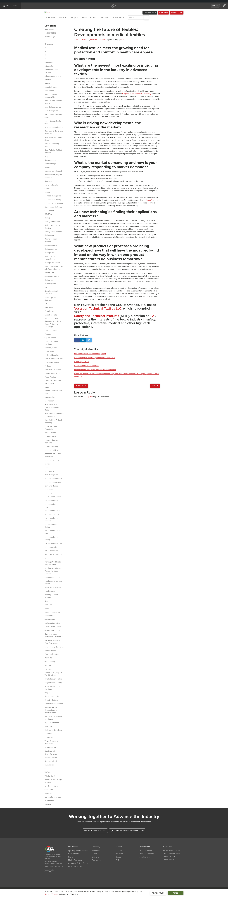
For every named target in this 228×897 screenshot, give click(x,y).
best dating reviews (53, 107)
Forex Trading (50, 377)
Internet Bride (50, 436)
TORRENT (49, 737)
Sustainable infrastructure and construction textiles (95, 370)
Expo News (49, 311)
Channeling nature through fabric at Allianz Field (94, 358)
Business (63, 17)
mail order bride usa (53, 510)
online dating (50, 619)
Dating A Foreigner (52, 221)
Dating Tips (49, 273)
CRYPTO (48, 214)
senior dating (50, 661)
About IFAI (96, 851)
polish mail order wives (54, 647)
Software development (54, 703)
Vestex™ (149, 200)
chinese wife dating (53, 199)
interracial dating (51, 446)
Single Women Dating (53, 682)
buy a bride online (52, 185)
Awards (48, 79)
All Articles (49, 29)
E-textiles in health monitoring (86, 365)
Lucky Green (50, 493)
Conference (49, 210)
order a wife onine (52, 630)
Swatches (48, 726)
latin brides (49, 471)
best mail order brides (53, 127)
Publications (96, 860)
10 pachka (49, 44)
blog (46, 156)
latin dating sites (51, 475)
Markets (48, 558)
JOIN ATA (215, 6)
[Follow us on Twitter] (89, 340)
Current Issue (150, 13)
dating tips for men (52, 276)
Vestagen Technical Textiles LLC (97, 308)
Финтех (48, 804)
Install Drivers (50, 433)
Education (49, 307)
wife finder (49, 789)
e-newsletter (176, 13)
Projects (74, 17)
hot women (49, 401)
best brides (49, 91)
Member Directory (147, 854)
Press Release (50, 650)
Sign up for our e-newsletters (128, 830)
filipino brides (50, 338)
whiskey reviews (51, 786)
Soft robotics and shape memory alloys (90, 353)
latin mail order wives (53, 482)
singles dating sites (52, 696)
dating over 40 (51, 245)
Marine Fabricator (75, 860)
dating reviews (51, 249)
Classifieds (104, 17)
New (46, 601)
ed (46, 304)
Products (48, 658)
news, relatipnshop (52, 612)
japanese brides (51, 450)
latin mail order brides (53, 478)
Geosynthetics (73, 854)
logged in (89, 397)
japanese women (52, 460)
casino (47, 188)
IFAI (122, 40)
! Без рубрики (50, 33)
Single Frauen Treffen (53, 679)
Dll (46, 287)
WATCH (48, 772)
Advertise (119, 854)
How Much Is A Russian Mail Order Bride (52, 407)
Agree (175, 893)
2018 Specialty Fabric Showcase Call (171, 855)
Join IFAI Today (145, 857)
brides (47, 167)
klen (46, 467)
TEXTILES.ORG (12, 6)
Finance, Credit (51, 348)
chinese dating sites (53, 196)
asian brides (49, 62)
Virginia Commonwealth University (136, 94)
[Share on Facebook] (77, 340)
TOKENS (48, 734)
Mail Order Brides (52, 514)
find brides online (52, 362)
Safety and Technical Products (96, 316)
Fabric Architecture (75, 866)
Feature (48, 334)
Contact (119, 851)
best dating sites (51, 111)
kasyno (47, 464)
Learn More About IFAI (95, 830)
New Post (48, 605)
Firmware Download (53, 370)
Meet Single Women (53, 587)
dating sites (49, 253)
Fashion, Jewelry (52, 330)
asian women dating (53, 76)
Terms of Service (51, 894)
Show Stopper (169, 859)
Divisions (95, 857)
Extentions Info (51, 315)
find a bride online (52, 355)
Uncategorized (51, 757)
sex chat (48, 665)
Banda (47, 83)
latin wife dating (51, 486)
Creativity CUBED (81, 362)
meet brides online (52, 577)
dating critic (49, 235)
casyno (47, 192)
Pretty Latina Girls (52, 654)
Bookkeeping (50, 160)
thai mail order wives (53, 730)
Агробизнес (50, 800)
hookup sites (50, 397)
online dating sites (52, 623)
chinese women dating (54, 203)
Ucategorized (50, 747)
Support (119, 857)
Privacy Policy (158, 893)
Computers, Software (53, 207)
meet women (50, 591)
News (84, 17)
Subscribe (163, 13)
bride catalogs (50, 164)
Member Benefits (146, 851)
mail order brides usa (53, 543)
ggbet (47, 387)
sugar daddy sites (52, 723)
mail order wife (51, 547)
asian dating (50, 66)
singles (47, 693)
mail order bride (51, 500)
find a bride (49, 351)
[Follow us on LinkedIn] (83, 340)
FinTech (48, 366)
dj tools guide (50, 284)
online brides (50, 616)
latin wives (49, 489)
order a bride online (53, 627)
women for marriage (53, 797)
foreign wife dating (52, 373)
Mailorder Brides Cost (53, 554)
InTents (70, 857)
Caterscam (51, 17)
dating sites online (52, 263)
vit (46, 768)
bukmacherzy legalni (53, 171)
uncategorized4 (51, 765)
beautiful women (52, 87)
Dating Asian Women (53, 231)
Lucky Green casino (53, 497)
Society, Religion (51, 700)
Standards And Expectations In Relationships (51, 710)
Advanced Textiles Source (78, 863)
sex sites (48, 669)
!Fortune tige (50, 36)
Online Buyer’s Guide (171, 851)
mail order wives (51, 551)
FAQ (117, 860)
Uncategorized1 (51, 761)
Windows (48, 793)
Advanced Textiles (81, 40)
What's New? (50, 776)
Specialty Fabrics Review (78, 851)
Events (93, 17)
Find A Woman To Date (54, 359)
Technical (102, 40)
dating (47, 218)
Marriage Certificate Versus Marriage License (53, 571)
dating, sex (49, 280)
